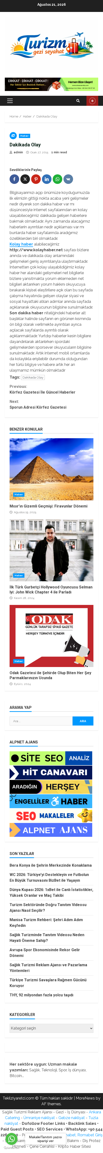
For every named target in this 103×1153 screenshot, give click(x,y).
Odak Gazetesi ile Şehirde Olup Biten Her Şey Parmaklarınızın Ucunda (51, 636)
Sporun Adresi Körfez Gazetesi (38, 404)
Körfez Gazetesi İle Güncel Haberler (42, 389)
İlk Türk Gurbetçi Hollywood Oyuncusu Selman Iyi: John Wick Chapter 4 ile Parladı (51, 550)
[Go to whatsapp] (11, 1139)
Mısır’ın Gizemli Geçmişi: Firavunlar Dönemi (51, 469)
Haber (24, 135)
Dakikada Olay (33, 377)
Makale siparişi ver (92, 101)
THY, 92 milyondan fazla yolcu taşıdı (41, 995)
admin (18, 152)
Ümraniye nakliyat (39, 1118)
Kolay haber (21, 244)
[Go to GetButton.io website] (11, 1148)
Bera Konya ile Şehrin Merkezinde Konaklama (51, 865)
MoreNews (85, 1098)
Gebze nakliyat (71, 1118)
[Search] (78, 100)
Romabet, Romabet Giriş (81, 1135)
